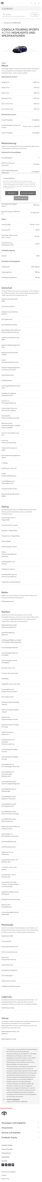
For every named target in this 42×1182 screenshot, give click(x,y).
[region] (20, 188)
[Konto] (35, 3)
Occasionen (7, 1127)
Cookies (4, 1175)
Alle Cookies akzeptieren (28, 193)
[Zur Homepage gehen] (2, 3)
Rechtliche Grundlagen (8, 1172)
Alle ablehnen (12, 193)
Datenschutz (5, 1178)
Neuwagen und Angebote (14, 1122)
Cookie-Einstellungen (21, 198)
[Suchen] (32, 3)
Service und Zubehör (11, 1132)
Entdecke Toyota (9, 1137)
